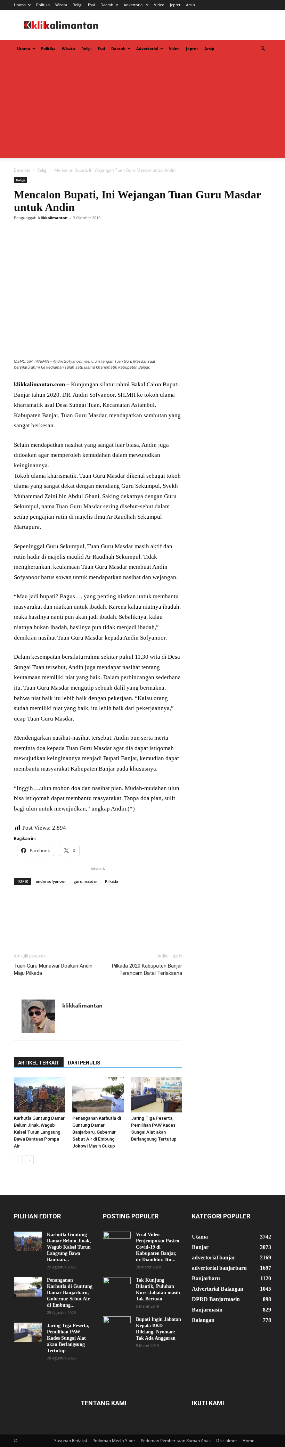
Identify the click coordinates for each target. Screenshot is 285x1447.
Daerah (106, 4)
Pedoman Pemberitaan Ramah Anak (176, 1441)
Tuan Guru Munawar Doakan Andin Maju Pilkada (53, 969)
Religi (77, 4)
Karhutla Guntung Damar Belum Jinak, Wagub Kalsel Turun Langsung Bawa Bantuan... (69, 1247)
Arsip (190, 4)
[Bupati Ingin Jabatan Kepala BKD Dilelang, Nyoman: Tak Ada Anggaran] (117, 1326)
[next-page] (29, 1160)
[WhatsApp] (69, 233)
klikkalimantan (52, 217)
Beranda (22, 170)
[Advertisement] (142, 109)
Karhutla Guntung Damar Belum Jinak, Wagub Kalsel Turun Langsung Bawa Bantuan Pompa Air (39, 1132)
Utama (20, 4)
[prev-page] (18, 1160)
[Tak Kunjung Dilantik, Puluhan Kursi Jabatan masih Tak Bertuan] (117, 1287)
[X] (37, 233)
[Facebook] (21, 233)
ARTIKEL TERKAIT (38, 1063)
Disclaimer (226, 1441)
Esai (91, 4)
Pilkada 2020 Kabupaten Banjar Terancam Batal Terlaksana (147, 969)
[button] (262, 49)
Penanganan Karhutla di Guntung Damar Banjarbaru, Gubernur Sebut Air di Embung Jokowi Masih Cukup (96, 1132)
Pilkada (111, 881)
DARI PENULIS (84, 1063)
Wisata (61, 4)
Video (159, 4)
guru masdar (85, 881)
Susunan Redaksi (70, 1441)
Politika (43, 4)
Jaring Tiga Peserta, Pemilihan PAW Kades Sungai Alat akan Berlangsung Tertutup (68, 1338)
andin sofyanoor (51, 881)
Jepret (175, 4)
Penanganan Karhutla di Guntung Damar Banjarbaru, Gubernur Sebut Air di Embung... (69, 1292)
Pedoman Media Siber (113, 1441)
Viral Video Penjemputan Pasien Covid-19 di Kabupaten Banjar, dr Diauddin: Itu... (157, 1247)
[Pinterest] (53, 233)
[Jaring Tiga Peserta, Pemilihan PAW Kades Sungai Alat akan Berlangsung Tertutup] (156, 1094)
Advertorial (134, 4)
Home (248, 1441)
